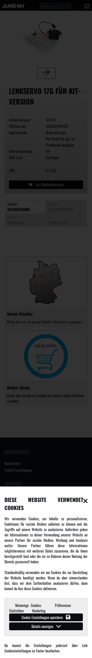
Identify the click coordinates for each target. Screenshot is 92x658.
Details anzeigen (42, 626)
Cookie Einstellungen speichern (43, 617)
